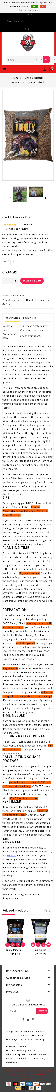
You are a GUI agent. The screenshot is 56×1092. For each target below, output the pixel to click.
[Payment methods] (8, 1084)
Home (15, 82)
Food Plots (38, 1035)
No (43, 6)
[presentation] (9, 198)
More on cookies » (28, 10)
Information (12, 317)
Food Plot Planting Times (19, 1050)
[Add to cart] (7, 944)
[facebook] (23, 1019)
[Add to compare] (18, 944)
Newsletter (12, 1062)
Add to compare (38, 300)
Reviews (30, 317)
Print (8, 304)
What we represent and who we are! (26, 1054)
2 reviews (27, 224)
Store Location (15, 21)
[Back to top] (50, 1084)
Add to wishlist (14, 300)
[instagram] (33, 1019)
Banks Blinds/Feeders (33, 1031)
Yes (35, 6)
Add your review (18, 228)
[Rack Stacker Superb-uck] (40, 933)
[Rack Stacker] (28, 43)
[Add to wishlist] (12, 944)
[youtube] (28, 1019)
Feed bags (11, 1039)
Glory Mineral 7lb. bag (19, 949)
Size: (5, 261)
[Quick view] (23, 944)
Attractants (27, 1039)
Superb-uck (41, 949)
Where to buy (38, 1058)
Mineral (11, 855)
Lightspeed (28, 1078)
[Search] (46, 59)
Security (40, 1039)
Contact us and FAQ (17, 1058)
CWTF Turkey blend (32, 82)
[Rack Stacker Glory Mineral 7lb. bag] (15, 933)
